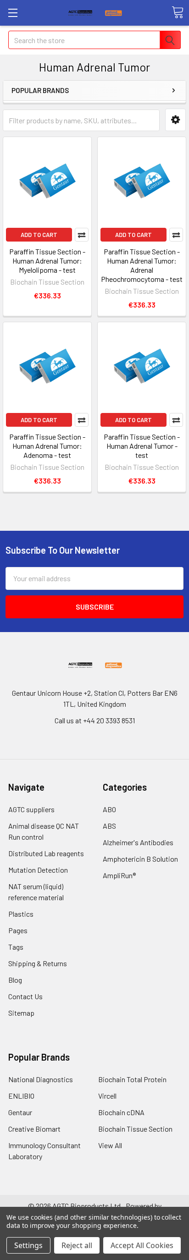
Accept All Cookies (142, 1245)
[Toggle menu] (12, 12)
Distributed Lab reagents (46, 853)
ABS (109, 825)
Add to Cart (39, 234)
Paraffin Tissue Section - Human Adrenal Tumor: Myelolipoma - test (47, 260)
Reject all (76, 1245)
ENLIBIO (21, 1095)
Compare (82, 235)
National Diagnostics (40, 1079)
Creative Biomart (34, 1128)
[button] (175, 120)
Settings (28, 1245)
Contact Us (25, 996)
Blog (15, 979)
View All (110, 1145)
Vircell (107, 1095)
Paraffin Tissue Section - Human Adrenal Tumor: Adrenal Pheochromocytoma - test (142, 265)
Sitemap (21, 1012)
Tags (15, 946)
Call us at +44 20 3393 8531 (95, 720)
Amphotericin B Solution (140, 858)
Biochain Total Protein (132, 1079)
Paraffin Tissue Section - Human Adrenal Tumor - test (142, 445)
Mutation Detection (38, 869)
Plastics (20, 913)
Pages (18, 930)
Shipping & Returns (37, 963)
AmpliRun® (119, 875)
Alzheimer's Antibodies (138, 842)
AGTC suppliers (31, 809)
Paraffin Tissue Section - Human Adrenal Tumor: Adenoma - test (47, 445)
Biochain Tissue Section (135, 1128)
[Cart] (177, 12)
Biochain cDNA (121, 1112)
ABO (109, 809)
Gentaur (20, 1112)
